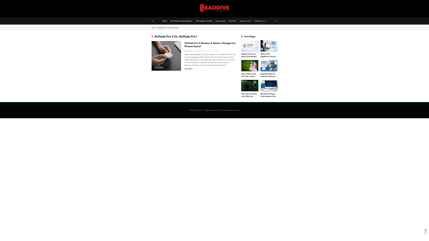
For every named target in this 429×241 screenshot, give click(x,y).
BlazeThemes (235, 110)
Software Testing (204, 21)
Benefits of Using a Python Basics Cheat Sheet (269, 96)
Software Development (181, 21)
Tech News (221, 21)
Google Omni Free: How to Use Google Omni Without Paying (249, 56)
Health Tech (245, 21)
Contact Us (259, 21)
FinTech (232, 21)
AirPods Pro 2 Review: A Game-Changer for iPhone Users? (210, 45)
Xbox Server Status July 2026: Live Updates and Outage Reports (249, 97)
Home (164, 21)
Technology (158, 67)
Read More (188, 69)
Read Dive (189, 50)
